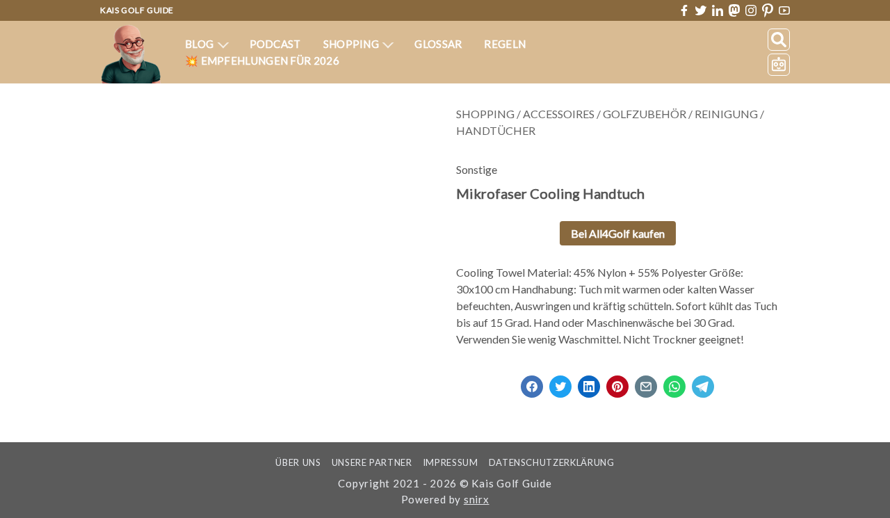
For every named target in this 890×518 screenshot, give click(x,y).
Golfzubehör (644, 113)
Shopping (352, 44)
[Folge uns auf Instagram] (750, 10)
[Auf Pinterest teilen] (617, 382)
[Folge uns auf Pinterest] (767, 10)
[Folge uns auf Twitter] (700, 10)
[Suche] (778, 40)
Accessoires (558, 113)
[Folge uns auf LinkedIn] (717, 10)
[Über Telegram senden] (703, 382)
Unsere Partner (372, 462)
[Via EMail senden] (646, 382)
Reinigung (726, 113)
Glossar (438, 44)
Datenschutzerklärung (552, 462)
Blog (200, 44)
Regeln (505, 44)
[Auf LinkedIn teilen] (589, 382)
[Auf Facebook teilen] (532, 382)
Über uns (298, 462)
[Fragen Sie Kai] (778, 65)
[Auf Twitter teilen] (560, 382)
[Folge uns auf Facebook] (684, 10)
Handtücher (495, 130)
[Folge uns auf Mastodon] (734, 10)
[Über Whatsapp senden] (674, 382)
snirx (477, 499)
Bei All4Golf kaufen (618, 233)
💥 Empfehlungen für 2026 (262, 60)
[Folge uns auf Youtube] (784, 10)
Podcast (275, 44)
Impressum (450, 462)
